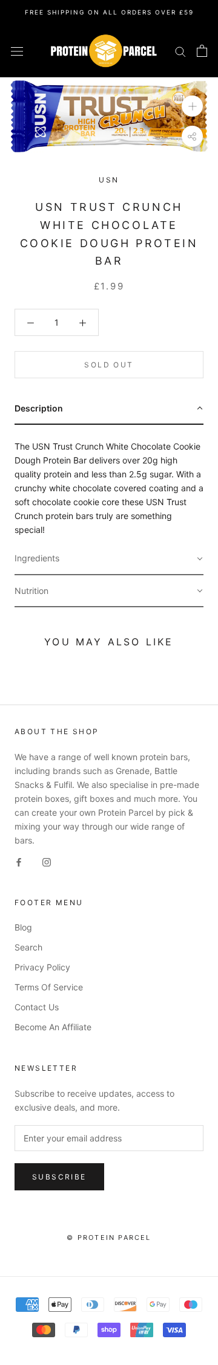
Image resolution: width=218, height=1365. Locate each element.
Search (28, 947)
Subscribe (59, 1176)
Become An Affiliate (53, 1027)
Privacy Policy (42, 967)
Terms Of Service (49, 987)
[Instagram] (46, 861)
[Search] (180, 51)
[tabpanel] (109, 484)
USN (109, 179)
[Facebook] (19, 861)
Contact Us (37, 1007)
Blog (23, 927)
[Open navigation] (17, 51)
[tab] (109, 409)
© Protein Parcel (109, 1237)
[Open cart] (202, 51)
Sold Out (108, 364)
